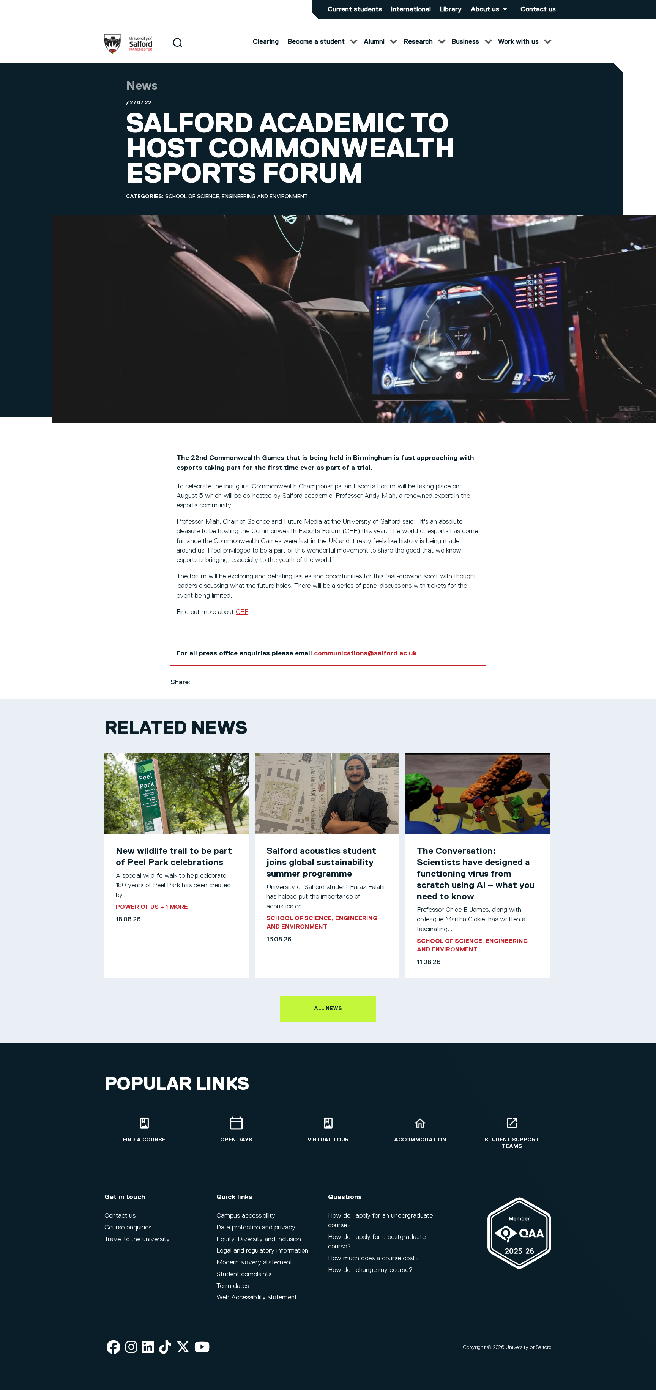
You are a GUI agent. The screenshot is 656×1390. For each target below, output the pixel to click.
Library (451, 9)
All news (328, 1008)
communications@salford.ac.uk (365, 653)
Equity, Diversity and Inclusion (258, 1239)
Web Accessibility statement (256, 1297)
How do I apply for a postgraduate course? (377, 1242)
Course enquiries (127, 1227)
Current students (355, 9)
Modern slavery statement (254, 1262)
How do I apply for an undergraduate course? (380, 1220)
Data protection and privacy (255, 1227)
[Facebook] (113, 1347)
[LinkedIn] (148, 1347)
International (411, 9)
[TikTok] (165, 1347)
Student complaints (243, 1274)
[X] (183, 1347)
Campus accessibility (245, 1215)
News (142, 86)
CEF (242, 612)
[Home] (128, 52)
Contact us (538, 9)
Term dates (232, 1286)
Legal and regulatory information (262, 1250)
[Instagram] (131, 1347)
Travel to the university (137, 1239)
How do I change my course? (370, 1270)
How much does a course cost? (373, 1258)
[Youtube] (202, 1347)
